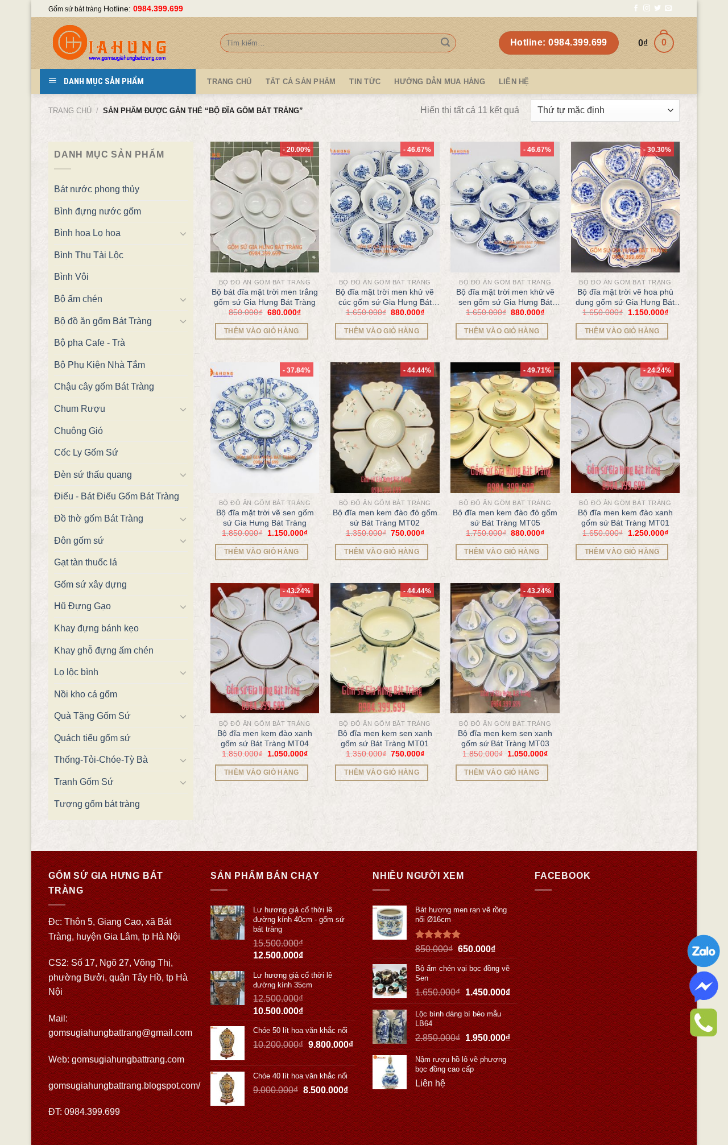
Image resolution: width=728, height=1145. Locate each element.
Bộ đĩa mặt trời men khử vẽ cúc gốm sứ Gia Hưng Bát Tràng (385, 297)
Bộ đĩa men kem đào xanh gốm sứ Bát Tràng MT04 (264, 738)
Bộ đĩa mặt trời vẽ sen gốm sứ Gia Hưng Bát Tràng (265, 517)
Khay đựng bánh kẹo (96, 628)
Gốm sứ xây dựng (90, 584)
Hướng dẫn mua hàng (439, 81)
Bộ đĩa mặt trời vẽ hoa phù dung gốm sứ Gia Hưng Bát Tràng (625, 297)
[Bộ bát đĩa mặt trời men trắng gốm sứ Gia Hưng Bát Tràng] (265, 207)
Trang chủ (70, 110)
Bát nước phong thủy (96, 189)
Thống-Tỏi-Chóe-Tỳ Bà (101, 759)
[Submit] (445, 43)
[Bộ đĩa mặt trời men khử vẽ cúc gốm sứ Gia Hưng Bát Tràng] (385, 207)
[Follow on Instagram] (646, 9)
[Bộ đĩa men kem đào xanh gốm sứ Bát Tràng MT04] (265, 648)
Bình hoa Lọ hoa (87, 233)
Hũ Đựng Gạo (82, 606)
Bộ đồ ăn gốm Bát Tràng (103, 321)
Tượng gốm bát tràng (97, 804)
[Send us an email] (668, 9)
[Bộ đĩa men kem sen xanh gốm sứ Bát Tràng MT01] (385, 648)
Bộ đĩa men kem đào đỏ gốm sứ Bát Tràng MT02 (385, 517)
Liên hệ (514, 81)
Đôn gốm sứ (79, 540)
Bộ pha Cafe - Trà (89, 343)
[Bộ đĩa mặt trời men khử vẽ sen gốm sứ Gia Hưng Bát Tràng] (505, 207)
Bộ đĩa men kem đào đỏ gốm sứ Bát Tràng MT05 (505, 517)
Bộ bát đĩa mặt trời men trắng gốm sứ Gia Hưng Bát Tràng (265, 297)
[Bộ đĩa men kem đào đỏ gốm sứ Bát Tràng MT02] (385, 427)
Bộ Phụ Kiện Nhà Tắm (99, 365)
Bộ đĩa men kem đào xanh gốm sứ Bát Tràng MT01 (625, 517)
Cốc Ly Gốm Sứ (86, 452)
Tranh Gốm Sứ (84, 782)
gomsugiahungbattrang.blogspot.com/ (124, 1085)
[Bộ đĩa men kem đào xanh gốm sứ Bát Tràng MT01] (625, 427)
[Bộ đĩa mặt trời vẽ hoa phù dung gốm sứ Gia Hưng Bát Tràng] (625, 207)
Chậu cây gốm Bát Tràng (104, 386)
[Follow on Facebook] (635, 9)
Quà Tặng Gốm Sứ (92, 716)
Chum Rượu (79, 409)
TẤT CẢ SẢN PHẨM (301, 81)
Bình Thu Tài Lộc (88, 255)
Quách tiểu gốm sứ (92, 738)
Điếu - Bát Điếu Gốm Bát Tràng (116, 496)
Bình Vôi (71, 277)
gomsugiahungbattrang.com (128, 1059)
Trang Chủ (229, 81)
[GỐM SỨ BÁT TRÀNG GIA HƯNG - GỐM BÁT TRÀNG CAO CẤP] (125, 43)
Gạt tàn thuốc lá (85, 562)
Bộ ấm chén (78, 299)
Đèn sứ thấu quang (93, 475)
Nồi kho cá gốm (85, 694)
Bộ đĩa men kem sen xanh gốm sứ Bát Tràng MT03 (505, 738)
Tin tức (364, 81)
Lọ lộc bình (76, 672)
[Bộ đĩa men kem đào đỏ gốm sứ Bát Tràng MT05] (505, 427)
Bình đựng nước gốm (97, 211)
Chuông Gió (78, 431)
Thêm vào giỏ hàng (261, 331)
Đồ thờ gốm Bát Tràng (98, 518)
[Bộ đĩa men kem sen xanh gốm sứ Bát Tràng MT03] (505, 648)
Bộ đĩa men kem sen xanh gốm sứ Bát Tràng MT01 (385, 738)
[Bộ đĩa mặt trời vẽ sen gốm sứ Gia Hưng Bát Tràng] (265, 427)
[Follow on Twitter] (657, 9)
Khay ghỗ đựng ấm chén (104, 650)
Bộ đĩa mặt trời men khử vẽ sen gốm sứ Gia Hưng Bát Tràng (505, 297)
